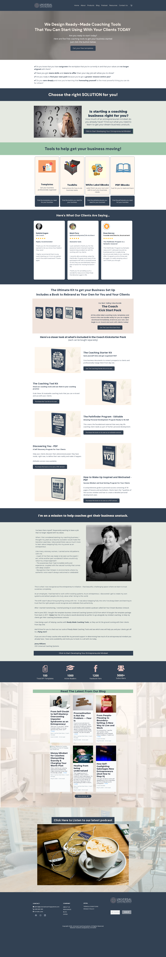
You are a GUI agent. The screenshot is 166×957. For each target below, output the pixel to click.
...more (53, 731)
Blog (98, 5)
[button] (60, 719)
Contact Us (123, 5)
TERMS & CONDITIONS (90, 906)
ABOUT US (66, 907)
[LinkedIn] (45, 915)
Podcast (104, 5)
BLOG (65, 912)
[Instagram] (40, 915)
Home (76, 5)
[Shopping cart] (131, 5)
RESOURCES (67, 909)
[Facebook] (36, 915)
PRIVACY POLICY (88, 909)
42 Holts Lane (38, 911)
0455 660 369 (38, 909)
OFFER (65, 914)
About (83, 5)
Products (90, 5)
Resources (113, 5)
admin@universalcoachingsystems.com (46, 907)
